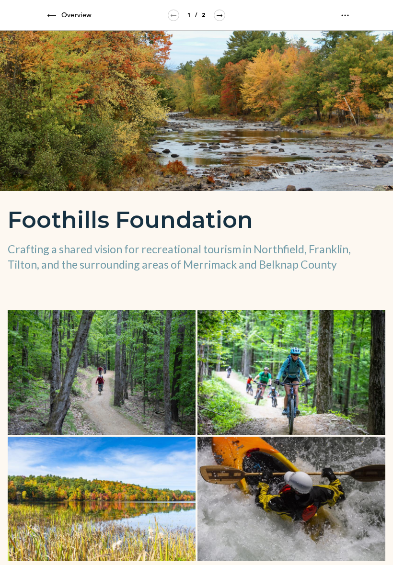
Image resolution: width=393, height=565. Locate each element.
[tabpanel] (196, 298)
